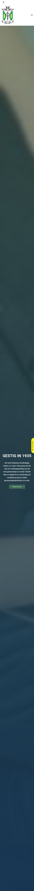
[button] (17, 487)
